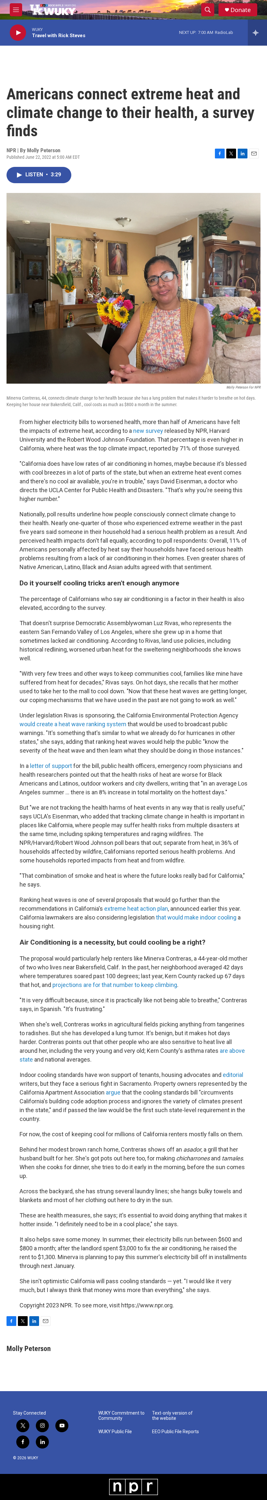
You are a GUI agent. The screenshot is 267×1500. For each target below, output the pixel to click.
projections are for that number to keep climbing (114, 984)
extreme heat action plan (136, 908)
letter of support (51, 765)
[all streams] (257, 33)
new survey (148, 430)
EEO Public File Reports (175, 1431)
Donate (241, 10)
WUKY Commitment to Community (121, 1416)
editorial (233, 1074)
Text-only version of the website (172, 1416)
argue (113, 1092)
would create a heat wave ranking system (74, 724)
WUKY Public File (115, 1431)
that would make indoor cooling (196, 917)
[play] (18, 33)
